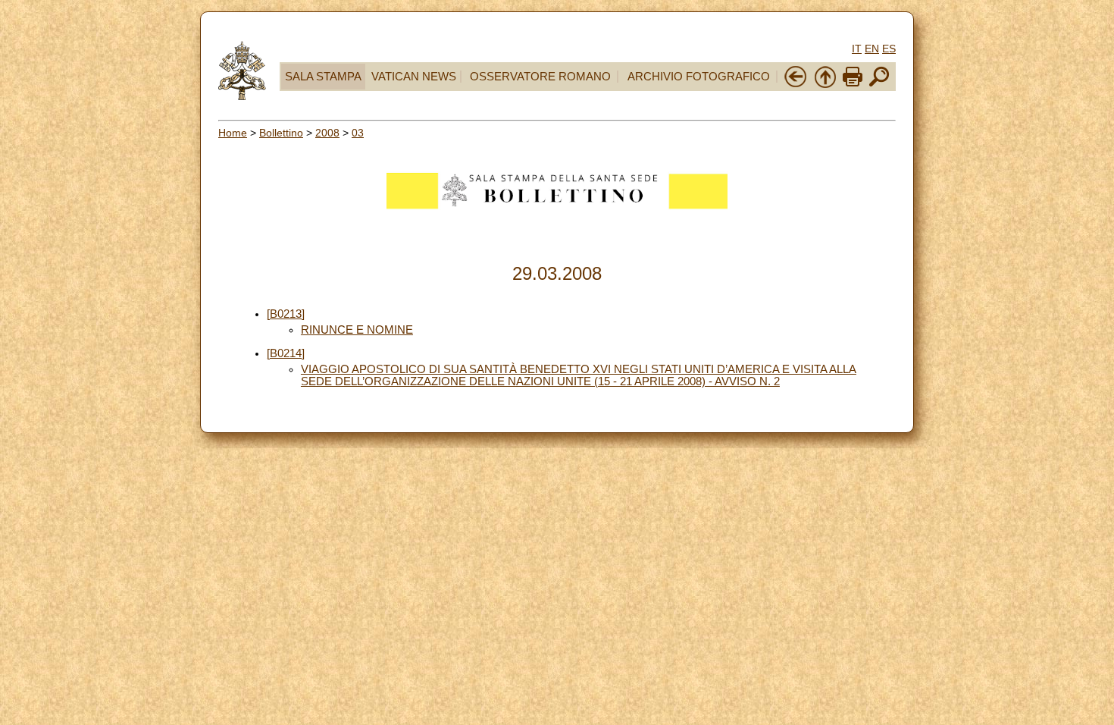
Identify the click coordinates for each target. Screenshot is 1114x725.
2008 (327, 133)
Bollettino (281, 133)
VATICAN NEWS (413, 77)
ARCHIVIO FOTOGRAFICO (698, 77)
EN (872, 48)
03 (358, 133)
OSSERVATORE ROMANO (540, 77)
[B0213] (286, 314)
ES (889, 48)
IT (857, 48)
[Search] (879, 85)
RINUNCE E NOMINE (357, 330)
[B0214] (286, 353)
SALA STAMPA (323, 77)
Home (232, 133)
